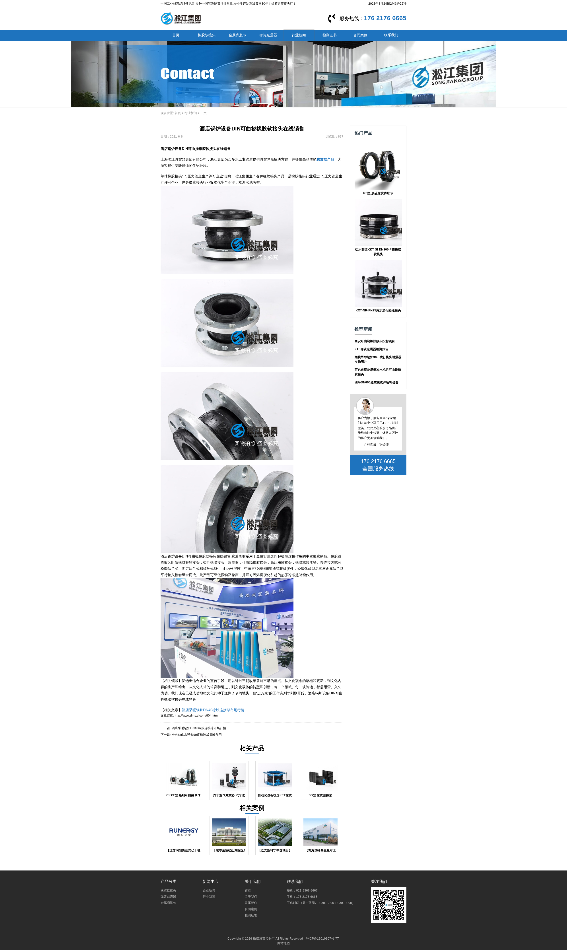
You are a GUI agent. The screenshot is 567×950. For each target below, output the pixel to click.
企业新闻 (209, 890)
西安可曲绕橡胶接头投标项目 (375, 341)
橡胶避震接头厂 (264, 938)
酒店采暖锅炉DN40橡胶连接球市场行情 (213, 710)
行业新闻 (299, 35)
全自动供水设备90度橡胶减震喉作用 (197, 734)
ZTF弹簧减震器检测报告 (371, 349)
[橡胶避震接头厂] (181, 18)
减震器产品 (325, 159)
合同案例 (360, 35)
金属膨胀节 (237, 35)
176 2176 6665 (385, 18)
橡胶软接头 (207, 35)
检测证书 (329, 35)
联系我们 (391, 35)
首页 (175, 35)
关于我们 (251, 896)
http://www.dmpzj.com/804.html (196, 715)
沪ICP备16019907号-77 (322, 938)
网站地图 (283, 943)
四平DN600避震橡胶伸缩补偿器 (376, 382)
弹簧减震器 (268, 35)
